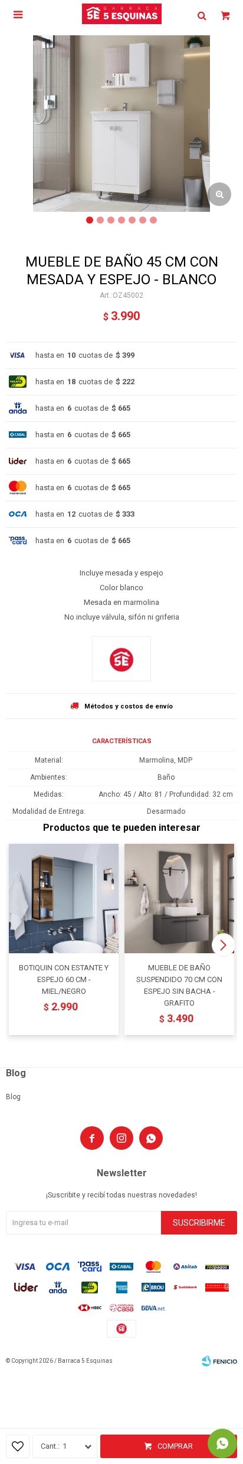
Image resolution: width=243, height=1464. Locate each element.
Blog (13, 1097)
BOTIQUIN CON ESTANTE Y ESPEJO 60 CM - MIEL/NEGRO (64, 979)
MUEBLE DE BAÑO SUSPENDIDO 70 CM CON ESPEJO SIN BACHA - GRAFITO (179, 985)
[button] (223, 945)
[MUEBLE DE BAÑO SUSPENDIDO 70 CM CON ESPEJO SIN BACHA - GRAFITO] (179, 898)
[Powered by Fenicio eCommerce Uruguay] (219, 1361)
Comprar (175, 1446)
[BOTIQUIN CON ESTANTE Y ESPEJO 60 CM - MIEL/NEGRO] (64, 898)
